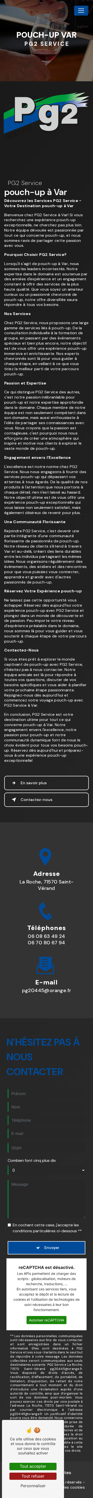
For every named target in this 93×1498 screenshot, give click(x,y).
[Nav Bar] (81, 11)
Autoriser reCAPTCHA (46, 1320)
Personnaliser (33, 1485)
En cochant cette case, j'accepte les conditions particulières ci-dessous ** (47, 1227)
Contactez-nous (36, 799)
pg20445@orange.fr (46, 990)
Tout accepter (33, 1466)
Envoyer (51, 1247)
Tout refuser (33, 1476)
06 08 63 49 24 (46, 936)
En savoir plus (34, 782)
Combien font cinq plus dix (32, 1160)
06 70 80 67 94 (46, 942)
